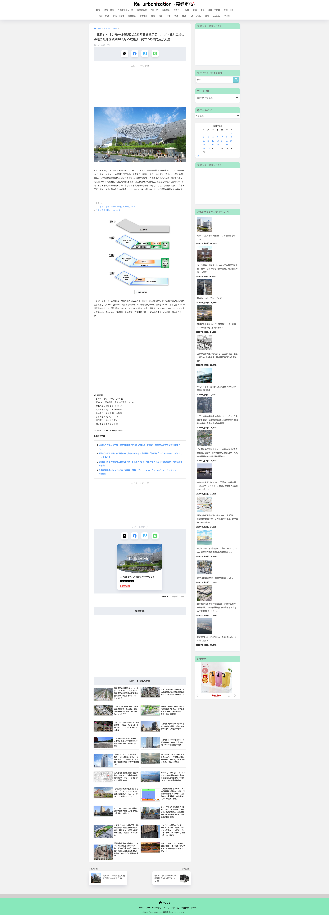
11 (208, 141)
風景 (207, 16)
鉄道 (169, 16)
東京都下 (143, 16)
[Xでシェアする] (124, 53)
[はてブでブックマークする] (144, 53)
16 (231, 141)
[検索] (236, 80)
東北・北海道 (118, 16)
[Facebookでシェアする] (134, 53)
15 (227, 141)
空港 (176, 16)
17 (204, 145)
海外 (161, 16)
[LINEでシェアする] (155, 53)
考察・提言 (109, 10)
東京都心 (132, 16)
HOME (166, 902)
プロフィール (138, 908)
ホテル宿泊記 (195, 16)
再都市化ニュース (125, 10)
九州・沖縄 (104, 16)
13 (218, 141)
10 (204, 141)
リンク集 (171, 908)
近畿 (187, 10)
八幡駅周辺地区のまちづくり (108, 210)
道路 (184, 16)
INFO (98, 10)
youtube (216, 16)
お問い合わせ (183, 908)
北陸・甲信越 (214, 10)
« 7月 (197, 156)
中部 (202, 10)
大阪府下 (177, 10)
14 (222, 141)
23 (231, 145)
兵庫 (195, 10)
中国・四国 (228, 10)
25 (208, 148)
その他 (227, 16)
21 (222, 145)
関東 (153, 16)
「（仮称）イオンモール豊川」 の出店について (116, 207)
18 (208, 145)
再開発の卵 (142, 10)
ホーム (194, 908)
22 (227, 145)
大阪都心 (166, 10)
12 (213, 141)
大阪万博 (154, 10)
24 (204, 148)
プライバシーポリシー (155, 908)
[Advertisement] (140, 87)
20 (218, 145)
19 (213, 145)
